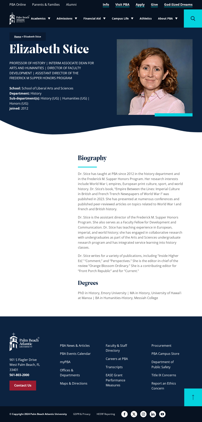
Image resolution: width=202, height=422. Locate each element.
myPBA (65, 362)
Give (154, 4)
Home (17, 36)
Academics (42, 19)
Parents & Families (46, 4)
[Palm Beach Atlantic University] (24, 341)
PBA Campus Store (165, 353)
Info (106, 4)
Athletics (146, 18)
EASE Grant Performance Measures (115, 380)
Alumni (71, 4)
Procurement (161, 345)
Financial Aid (94, 19)
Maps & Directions (73, 383)
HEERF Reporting (106, 414)
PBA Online (17, 4)
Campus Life (123, 19)
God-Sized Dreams (178, 4)
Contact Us (22, 385)
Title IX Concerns (164, 375)
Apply (140, 4)
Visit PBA (122, 4)
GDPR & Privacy (81, 414)
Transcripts (114, 367)
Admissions (68, 19)
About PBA (169, 19)
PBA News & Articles (75, 345)
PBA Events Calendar (75, 353)
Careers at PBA (117, 359)
